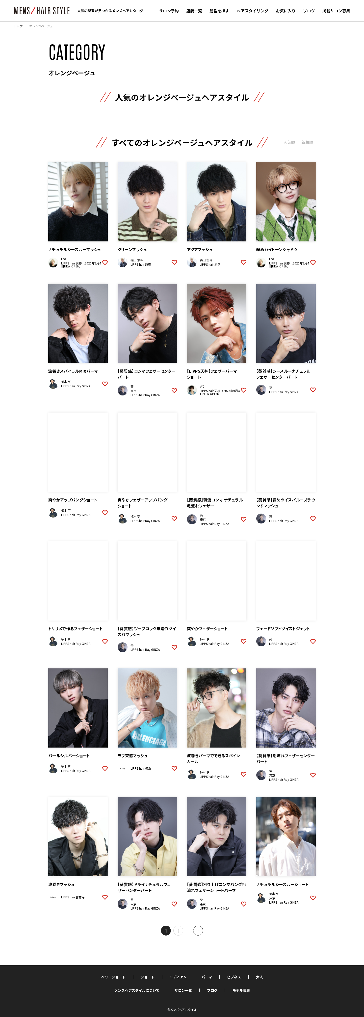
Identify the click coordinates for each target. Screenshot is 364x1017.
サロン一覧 (183, 990)
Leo (63, 259)
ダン (203, 386)
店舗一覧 (194, 11)
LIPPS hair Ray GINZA (75, 386)
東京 (133, 391)
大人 (259, 977)
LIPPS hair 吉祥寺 (73, 897)
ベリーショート (113, 977)
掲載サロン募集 (336, 11)
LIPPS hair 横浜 (140, 768)
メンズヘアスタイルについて (136, 990)
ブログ (309, 11)
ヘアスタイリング (252, 11)
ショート (148, 977)
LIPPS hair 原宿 (140, 264)
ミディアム (178, 977)
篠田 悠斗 (136, 260)
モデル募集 (241, 990)
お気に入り (286, 11)
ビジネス (234, 977)
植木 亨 (66, 381)
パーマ (207, 977)
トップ (18, 26)
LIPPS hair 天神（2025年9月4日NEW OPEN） (81, 264)
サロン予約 (169, 11)
